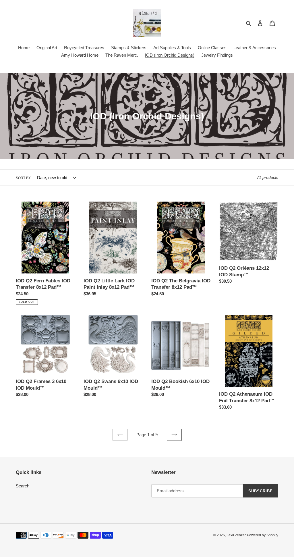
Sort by (23, 178)
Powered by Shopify (262, 535)
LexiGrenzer (236, 535)
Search (22, 485)
